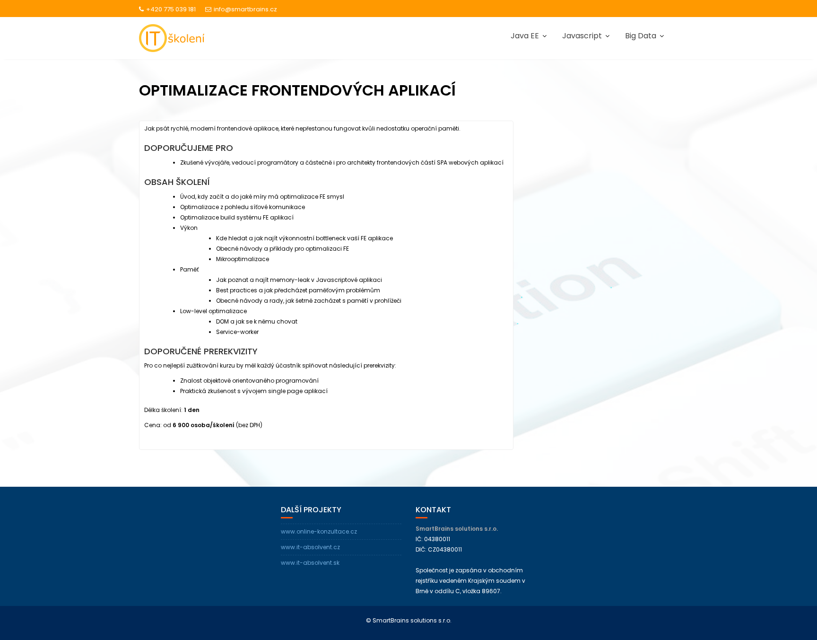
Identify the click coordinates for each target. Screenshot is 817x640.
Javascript (582, 35)
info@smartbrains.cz (245, 9)
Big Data (640, 35)
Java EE (525, 35)
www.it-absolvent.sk (310, 563)
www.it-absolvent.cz (310, 547)
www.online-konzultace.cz (319, 531)
